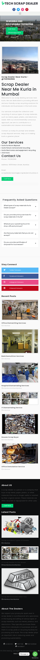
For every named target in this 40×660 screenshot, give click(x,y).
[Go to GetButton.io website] (35, 658)
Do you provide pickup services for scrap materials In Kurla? (17, 216)
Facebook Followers (16, 276)
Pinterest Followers (16, 288)
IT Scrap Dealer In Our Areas (14, 562)
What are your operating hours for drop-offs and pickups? (17, 225)
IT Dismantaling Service (12, 408)
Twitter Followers (15, 270)
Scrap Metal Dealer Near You (14, 597)
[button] (3, 28)
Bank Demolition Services (13, 356)
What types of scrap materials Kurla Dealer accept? (17, 206)
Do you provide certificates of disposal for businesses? (15, 243)
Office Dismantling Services (14, 323)
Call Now (11, 29)
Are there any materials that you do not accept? (18, 234)
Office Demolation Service (13, 467)
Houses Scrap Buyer (10, 437)
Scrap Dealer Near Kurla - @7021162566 (15, 78)
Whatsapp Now (14, 33)
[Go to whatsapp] (35, 654)
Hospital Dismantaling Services (15, 386)
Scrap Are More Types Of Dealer (15, 540)
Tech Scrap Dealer (21, 3)
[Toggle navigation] (20, 14)
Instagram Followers (16, 282)
